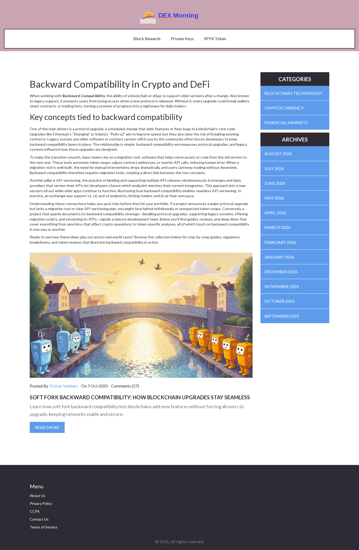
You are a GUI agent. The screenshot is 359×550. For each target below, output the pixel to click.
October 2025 (279, 300)
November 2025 (281, 286)
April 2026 (275, 212)
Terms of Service (43, 527)
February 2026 (280, 242)
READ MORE (47, 427)
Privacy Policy (41, 503)
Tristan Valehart (63, 385)
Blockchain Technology (293, 93)
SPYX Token (215, 38)
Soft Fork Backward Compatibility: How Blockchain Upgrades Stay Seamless (140, 397)
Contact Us (39, 519)
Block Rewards (147, 38)
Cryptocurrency (284, 107)
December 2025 (281, 271)
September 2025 (281, 315)
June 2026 (274, 183)
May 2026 (274, 197)
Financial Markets (286, 122)
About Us (37, 495)
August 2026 (278, 153)
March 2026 (277, 227)
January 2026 (279, 256)
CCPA (35, 511)
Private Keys (182, 38)
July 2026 (274, 168)
